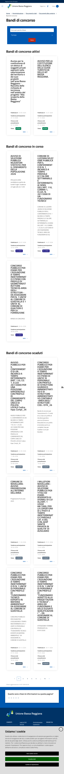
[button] (57, 6)
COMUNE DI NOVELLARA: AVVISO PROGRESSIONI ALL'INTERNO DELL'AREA (18, 487)
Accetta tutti (32, 759)
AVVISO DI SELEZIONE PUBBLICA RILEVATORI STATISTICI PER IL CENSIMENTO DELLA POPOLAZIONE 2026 (18, 165)
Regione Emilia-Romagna (11, 1)
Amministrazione (17, 13)
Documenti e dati (31, 13)
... (41, 679)
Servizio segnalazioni (23, 725)
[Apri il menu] (2, 6)
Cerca (32, 40)
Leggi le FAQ (23, 722)
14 (45, 679)
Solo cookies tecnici (32, 754)
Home (8, 13)
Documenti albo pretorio (47, 13)
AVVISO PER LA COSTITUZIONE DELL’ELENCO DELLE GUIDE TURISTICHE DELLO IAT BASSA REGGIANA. (45, 69)
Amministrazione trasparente (37, 723)
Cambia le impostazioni (32, 765)
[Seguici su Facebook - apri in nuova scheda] (47, 6)
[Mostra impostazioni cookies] (62, 387)
